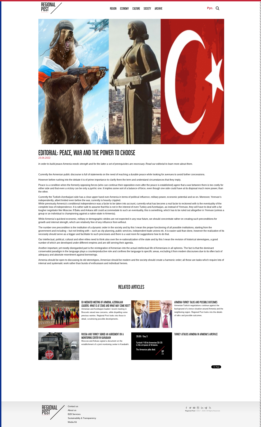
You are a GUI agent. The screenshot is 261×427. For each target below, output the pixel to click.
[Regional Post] (51, 8)
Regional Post (190, 411)
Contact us (73, 406)
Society (147, 8)
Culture (136, 8)
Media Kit (72, 422)
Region (113, 8)
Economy (124, 8)
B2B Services (74, 414)
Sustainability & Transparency (82, 418)
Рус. (210, 8)
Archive (158, 8)
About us (72, 410)
